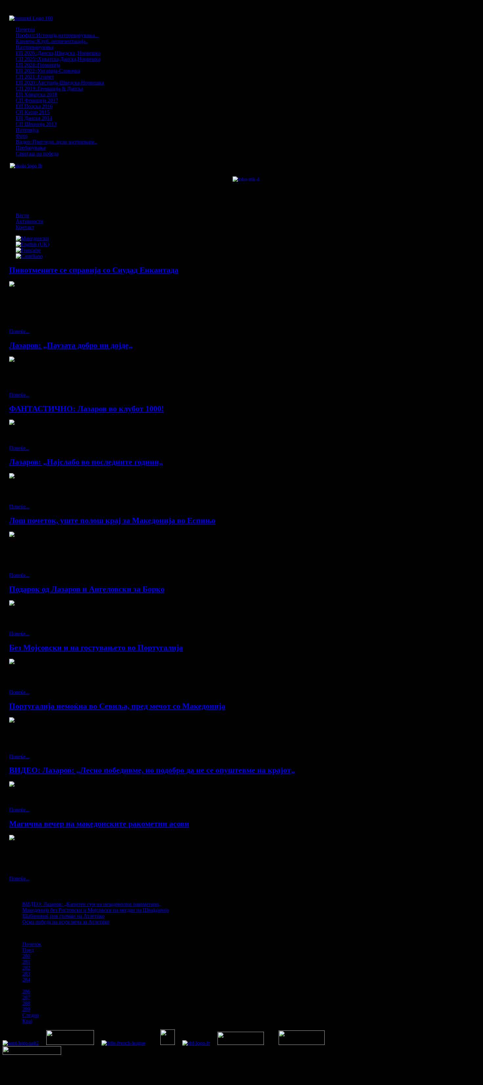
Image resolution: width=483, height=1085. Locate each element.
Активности (29, 221)
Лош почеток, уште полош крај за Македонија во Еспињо (112, 520)
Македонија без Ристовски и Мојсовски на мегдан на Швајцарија (95, 910)
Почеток (31, 944)
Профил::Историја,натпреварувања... (57, 35)
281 (26, 962)
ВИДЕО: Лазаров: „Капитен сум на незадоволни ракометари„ (91, 904)
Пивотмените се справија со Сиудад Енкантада (93, 270)
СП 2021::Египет (35, 77)
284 (26, 979)
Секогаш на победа (37, 153)
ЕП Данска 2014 (34, 118)
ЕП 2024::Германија (38, 65)
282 (26, 968)
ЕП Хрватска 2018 (36, 94)
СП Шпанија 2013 (36, 124)
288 (26, 1003)
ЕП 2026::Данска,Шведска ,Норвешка (58, 53)
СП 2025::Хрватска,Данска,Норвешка (58, 59)
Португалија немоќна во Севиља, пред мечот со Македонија (117, 706)
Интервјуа (27, 130)
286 (26, 991)
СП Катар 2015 (33, 112)
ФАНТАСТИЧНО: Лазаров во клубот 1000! (86, 408)
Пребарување (31, 147)
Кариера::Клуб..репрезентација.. (52, 41)
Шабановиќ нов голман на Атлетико (63, 916)
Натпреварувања (35, 47)
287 (26, 997)
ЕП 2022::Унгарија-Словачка (48, 71)
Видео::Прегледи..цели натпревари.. (56, 142)
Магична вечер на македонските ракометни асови (99, 824)
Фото (22, 136)
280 (26, 956)
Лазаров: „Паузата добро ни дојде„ (71, 345)
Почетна (25, 29)
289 (26, 1009)
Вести (22, 215)
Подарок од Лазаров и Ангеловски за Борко (87, 589)
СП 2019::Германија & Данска (49, 88)
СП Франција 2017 (37, 100)
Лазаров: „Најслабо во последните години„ (86, 462)
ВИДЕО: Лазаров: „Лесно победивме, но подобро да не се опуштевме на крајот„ (152, 770)
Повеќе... (19, 331)
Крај (27, 1021)
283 (26, 974)
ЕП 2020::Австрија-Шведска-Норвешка (60, 82)
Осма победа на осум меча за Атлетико (65, 922)
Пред (28, 950)
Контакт (25, 227)
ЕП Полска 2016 (34, 106)
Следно (30, 1015)
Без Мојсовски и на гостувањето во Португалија (96, 647)
